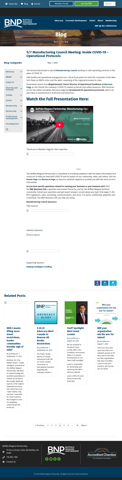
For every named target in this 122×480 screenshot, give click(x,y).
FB (1, 478)
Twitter (6, 478)
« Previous (39, 425)
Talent (92, 20)
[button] (61, 3)
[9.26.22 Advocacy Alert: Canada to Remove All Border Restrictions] (46, 312)
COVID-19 (10, 82)
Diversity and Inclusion (12, 89)
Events (9, 100)
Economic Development (76, 20)
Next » (84, 425)
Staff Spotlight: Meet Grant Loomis (75, 331)
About (100, 20)
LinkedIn (13, 478)
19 (77, 425)
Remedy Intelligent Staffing (39, 267)
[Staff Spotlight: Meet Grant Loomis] (76, 312)
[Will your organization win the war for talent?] (106, 312)
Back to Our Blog (61, 42)
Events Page (32, 179)
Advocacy (59, 20)
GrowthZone (83, 474)
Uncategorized (12, 124)
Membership (111, 20)
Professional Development (12, 117)
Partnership (11, 111)
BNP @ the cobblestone (106, 26)
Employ (9, 95)
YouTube (21, 478)
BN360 (9, 77)
